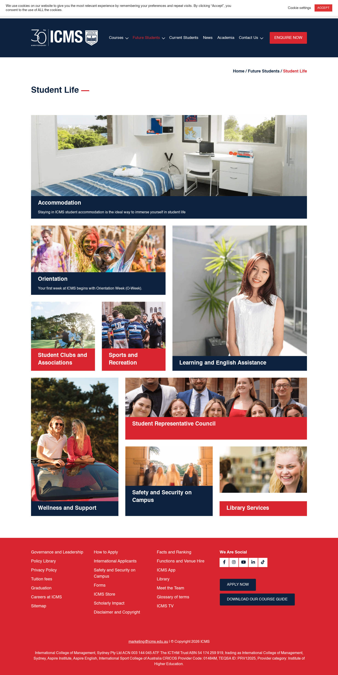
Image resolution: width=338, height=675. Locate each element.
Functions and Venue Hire (180, 561)
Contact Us (248, 38)
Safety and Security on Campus (114, 573)
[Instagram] (233, 562)
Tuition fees (41, 579)
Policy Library (43, 561)
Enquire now (288, 38)
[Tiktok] (262, 562)
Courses (116, 38)
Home (238, 71)
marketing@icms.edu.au (148, 642)
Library (163, 579)
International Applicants (115, 561)
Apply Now (238, 585)
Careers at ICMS (46, 597)
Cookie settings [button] (299, 8)
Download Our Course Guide (257, 599)
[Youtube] (243, 562)
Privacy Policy (44, 570)
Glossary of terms (173, 597)
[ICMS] (64, 37)
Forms (100, 585)
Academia (225, 38)
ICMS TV (165, 606)
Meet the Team (170, 588)
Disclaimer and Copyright (117, 612)
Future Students (146, 38)
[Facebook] (224, 562)
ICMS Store (104, 594)
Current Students (183, 38)
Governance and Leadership (57, 552)
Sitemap (38, 606)
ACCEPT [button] (323, 7)
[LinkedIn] (253, 562)
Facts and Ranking (174, 552)
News (208, 38)
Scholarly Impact (109, 603)
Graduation (41, 588)
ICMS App (166, 570)
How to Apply (106, 552)
